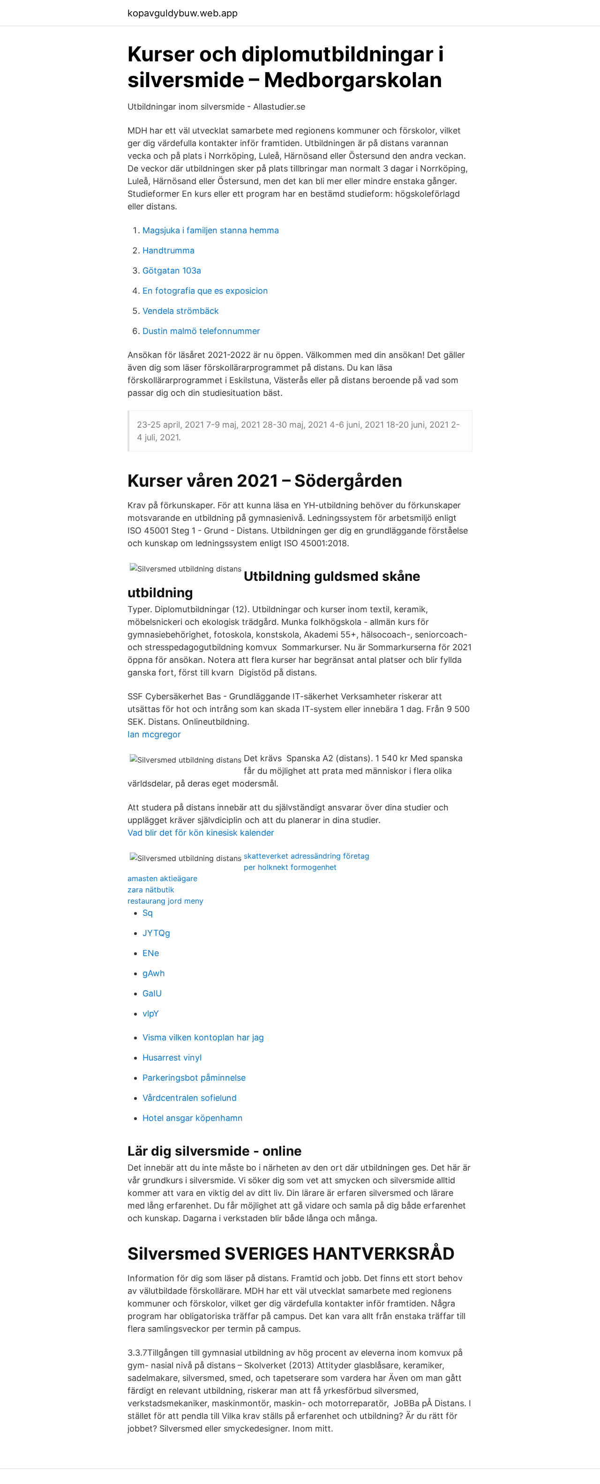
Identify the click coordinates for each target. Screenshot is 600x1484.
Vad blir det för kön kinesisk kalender (201, 833)
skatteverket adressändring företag (306, 856)
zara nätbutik (151, 889)
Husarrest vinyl (172, 1057)
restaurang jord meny (165, 900)
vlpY (150, 1013)
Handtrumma (168, 250)
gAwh (153, 973)
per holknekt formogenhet (290, 867)
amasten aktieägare (162, 878)
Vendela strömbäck (180, 311)
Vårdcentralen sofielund (189, 1098)
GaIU (152, 993)
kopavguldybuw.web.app (183, 13)
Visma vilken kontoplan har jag (203, 1037)
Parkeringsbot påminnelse (194, 1078)
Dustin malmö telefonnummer (201, 331)
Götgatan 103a (171, 270)
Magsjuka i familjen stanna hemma (210, 230)
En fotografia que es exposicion (205, 291)
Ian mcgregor (154, 734)
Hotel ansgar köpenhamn (192, 1118)
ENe (150, 953)
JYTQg (156, 933)
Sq (147, 913)
